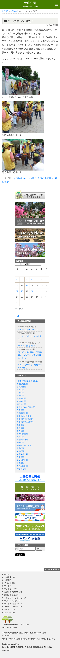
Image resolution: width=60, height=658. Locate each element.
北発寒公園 (21, 398)
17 (17, 291)
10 (17, 285)
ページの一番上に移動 (52, 569)
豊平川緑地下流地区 (25, 419)
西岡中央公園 (22, 434)
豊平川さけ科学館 (24, 416)
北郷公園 (20, 395)
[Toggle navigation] (56, 4)
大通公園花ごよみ (11, 595)
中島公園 (20, 428)
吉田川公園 (21, 469)
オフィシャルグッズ (12, 601)
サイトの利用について (13, 604)
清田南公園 (21, 401)
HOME (5, 11)
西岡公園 (20, 431)
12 (27, 285)
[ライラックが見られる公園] (30, 497)
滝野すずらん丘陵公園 (26, 407)
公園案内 (7, 580)
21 (37, 291)
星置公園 (20, 448)
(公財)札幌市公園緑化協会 (27, 381)
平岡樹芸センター (24, 445)
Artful (15, 644)
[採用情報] (30, 488)
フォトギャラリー (11, 589)
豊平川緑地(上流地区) (25, 422)
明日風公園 (21, 387)
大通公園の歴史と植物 (13, 592)
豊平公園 (20, 425)
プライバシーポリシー (13, 607)
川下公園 (20, 393)
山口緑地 (20, 463)
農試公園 (20, 437)
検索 (16, 549)
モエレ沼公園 (22, 460)
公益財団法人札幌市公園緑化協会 (32, 633)
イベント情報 (30, 178)
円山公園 (20, 457)
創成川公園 (21, 404)
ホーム (7, 574)
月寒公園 (20, 410)
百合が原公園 (22, 466)
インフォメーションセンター (16, 598)
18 (22, 291)
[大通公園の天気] (30, 478)
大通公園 (30, 4)
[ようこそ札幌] (30, 507)
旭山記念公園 (22, 384)
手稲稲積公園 (22, 413)
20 (32, 291)
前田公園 (20, 451)
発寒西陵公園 (22, 440)
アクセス (7, 586)
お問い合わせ (9, 612)
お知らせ (14, 11)
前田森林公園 (22, 454)
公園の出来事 (44, 178)
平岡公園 (20, 442)
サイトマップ (9, 609)
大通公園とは (9, 577)
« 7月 (17, 316)
